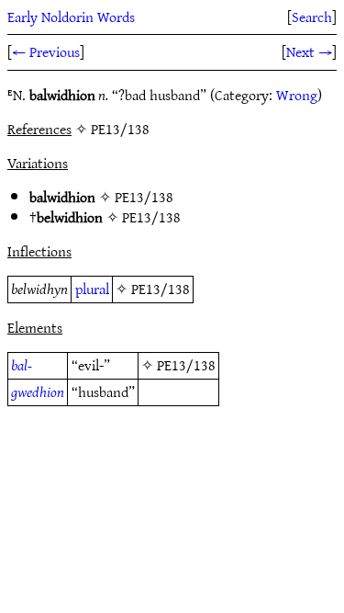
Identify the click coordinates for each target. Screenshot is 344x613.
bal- (21, 365)
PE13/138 (144, 197)
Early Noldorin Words (71, 16)
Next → (309, 51)
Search (312, 16)
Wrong (296, 95)
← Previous (46, 51)
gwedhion (37, 391)
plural (92, 288)
